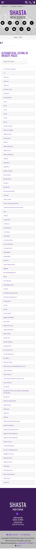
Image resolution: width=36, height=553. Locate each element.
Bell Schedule (7, 175)
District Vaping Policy (9, 264)
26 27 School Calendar (9, 69)
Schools (3, 6)
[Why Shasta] (29, 29)
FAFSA (5, 277)
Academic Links (7, 89)
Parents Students (8, 342)
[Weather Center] (14, 29)
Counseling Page (7, 240)
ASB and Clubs (7, 134)
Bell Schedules (7, 179)
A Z (4, 73)
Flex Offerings (7, 281)
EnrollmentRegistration (9, 272)
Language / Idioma (16, 6)
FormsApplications (8, 285)
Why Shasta (6, 466)
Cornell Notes (7, 228)
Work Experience (8, 470)
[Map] (34, 2)
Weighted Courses (8, 454)
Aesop (5, 114)
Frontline (5, 289)
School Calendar (7, 370)
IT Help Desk (6, 301)
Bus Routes (6, 187)
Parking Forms (7, 346)
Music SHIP (6, 321)
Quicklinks (6, 358)
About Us (6, 77)
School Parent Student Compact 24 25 (13, 378)
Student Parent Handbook (10, 433)
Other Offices (7, 334)
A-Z (25, 535)
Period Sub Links (7, 350)
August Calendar (7, 171)
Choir (4, 211)
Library (5, 305)
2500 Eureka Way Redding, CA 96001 (18, 518)
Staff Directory (7, 405)
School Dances (7, 374)
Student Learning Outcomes (11, 429)
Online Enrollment (8, 330)
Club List (5, 215)
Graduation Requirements (10, 293)
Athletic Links (6, 150)
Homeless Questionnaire (10, 297)
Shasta (18, 13)
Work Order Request (9, 474)
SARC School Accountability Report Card (14, 366)
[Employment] (17, 23)
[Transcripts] (7, 29)
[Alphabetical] (14, 63)
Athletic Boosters (8, 146)
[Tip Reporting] (32, 23)
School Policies (7, 382)
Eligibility (5, 268)
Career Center (7, 199)
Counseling (6, 232)
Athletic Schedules (8, 154)
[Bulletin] (10, 23)
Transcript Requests (8, 446)
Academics (6, 93)
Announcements (7, 126)
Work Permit (6, 478)
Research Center (7, 362)
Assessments (7, 138)
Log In (18, 545)
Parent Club (6, 338)
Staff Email (6, 409)
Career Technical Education (10, 203)
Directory (6, 260)
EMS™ (32, 543)
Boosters (5, 183)
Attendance (6, 162)
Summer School (7, 441)
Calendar (5, 195)
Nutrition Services (8, 325)
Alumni (5, 118)
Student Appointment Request (11, 421)
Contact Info (6, 220)
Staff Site (5, 417)
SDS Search (6, 387)
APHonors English (8, 130)
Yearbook (6, 482)
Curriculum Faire (7, 248)
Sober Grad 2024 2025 (9, 401)
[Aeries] (3, 23)
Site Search (6, 397)
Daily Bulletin (6, 252)
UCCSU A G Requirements (10, 450)
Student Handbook (8, 425)
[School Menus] (24, 23)
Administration (7, 97)
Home (15, 37)
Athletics (5, 158)
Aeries (5, 101)
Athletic (5, 142)
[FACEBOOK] (17, 513)
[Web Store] (21, 29)
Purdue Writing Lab (8, 354)
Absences (6, 85)
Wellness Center (7, 458)
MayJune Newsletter (8, 317)
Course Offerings (8, 244)
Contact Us (6, 224)
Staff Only (6, 413)
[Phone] (30, 2)
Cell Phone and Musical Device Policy (13, 207)
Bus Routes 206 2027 (9, 191)
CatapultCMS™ (22, 543)
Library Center (7, 313)
